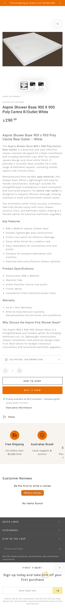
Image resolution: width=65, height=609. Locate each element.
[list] (32, 445)
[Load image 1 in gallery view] (24, 85)
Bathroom (14, 96)
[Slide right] (59, 3)
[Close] (59, 567)
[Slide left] (5, 3)
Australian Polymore (13, 102)
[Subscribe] (60, 549)
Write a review (32, 492)
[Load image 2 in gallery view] (32, 85)
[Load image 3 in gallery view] (40, 85)
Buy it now (32, 390)
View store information (19, 407)
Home (5, 96)
